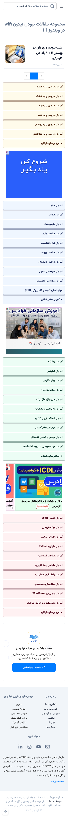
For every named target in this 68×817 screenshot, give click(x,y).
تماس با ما (50, 704)
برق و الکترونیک (19, 718)
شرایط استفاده (54, 801)
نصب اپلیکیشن (32, 667)
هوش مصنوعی (19, 713)
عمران (19, 704)
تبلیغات (51, 723)
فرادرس (51, 718)
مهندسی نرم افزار (19, 727)
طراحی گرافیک (19, 723)
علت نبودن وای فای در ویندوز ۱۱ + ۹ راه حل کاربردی (48, 53)
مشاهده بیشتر (57, 781)
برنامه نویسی (19, 709)
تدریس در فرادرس (51, 713)
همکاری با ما (50, 709)
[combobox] (27, 6)
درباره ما (50, 727)
